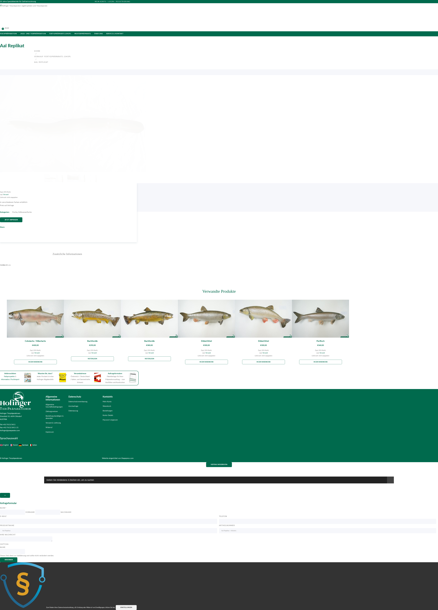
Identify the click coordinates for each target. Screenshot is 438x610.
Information (5, 379)
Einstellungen (126, 607)
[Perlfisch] (320, 319)
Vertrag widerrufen (219, 464)
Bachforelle (92, 341)
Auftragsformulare (115, 373)
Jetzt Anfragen (11, 220)
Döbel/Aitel (206, 341)
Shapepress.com (127, 458)
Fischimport (14, 379)
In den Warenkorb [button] (35, 362)
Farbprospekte (9, 376)
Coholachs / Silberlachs (35, 341)
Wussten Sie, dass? (45, 373)
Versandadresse (80, 373)
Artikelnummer (227, 525)
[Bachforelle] (92, 319)
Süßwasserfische (25, 212)
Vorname (30, 512)
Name (3, 508)
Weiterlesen (92, 358)
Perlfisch (321, 341)
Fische (14, 212)
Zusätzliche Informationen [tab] (67, 254)
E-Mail (3, 516)
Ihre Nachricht (8, 535)
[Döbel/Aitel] (206, 319)
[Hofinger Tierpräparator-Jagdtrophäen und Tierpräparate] (23, 6)
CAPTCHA (4, 544)
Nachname (66, 512)
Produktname (7, 525)
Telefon (223, 516)
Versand (5, 194)
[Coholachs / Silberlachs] (35, 319)
